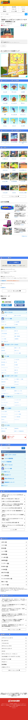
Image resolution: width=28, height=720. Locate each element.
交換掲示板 (16, 428)
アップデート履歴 (17, 353)
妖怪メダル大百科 (17, 315)
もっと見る (12, 529)
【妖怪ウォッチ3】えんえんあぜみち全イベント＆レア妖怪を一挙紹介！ (12, 519)
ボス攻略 (16, 324)
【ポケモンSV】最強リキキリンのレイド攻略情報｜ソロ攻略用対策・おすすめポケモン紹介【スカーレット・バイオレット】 (13, 615)
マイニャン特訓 (17, 411)
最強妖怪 (4, 11)
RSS (17, 706)
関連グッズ (4, 581)
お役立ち (3, 542)
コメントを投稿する (14, 262)
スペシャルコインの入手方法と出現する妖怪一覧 (12, 508)
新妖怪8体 (3, 350)
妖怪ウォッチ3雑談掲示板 (19, 431)
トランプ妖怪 (3, 338)
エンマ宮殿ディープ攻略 (18, 379)
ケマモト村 (16, 384)
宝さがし (3, 419)
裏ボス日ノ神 (3, 405)
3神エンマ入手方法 (4, 379)
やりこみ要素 (4, 575)
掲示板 (23, 11)
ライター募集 (12, 705)
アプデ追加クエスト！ (5, 393)
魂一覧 (15, 362)
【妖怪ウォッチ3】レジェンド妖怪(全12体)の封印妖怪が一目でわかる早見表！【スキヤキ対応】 (12, 505)
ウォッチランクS (4, 402)
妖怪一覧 (16, 330)
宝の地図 (16, 364)
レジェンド (3, 336)
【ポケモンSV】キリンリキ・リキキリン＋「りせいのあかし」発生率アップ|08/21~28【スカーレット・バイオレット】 (13, 600)
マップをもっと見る (13, 196)
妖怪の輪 (3, 364)
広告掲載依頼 (18, 705)
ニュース (4, 551)
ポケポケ (3, 651)
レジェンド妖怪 (14, 11)
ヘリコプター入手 (17, 399)
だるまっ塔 (16, 402)
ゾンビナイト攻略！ (17, 414)
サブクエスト (3, 399)
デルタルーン (4, 661)
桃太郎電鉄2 (4, 664)
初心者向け (4, 566)
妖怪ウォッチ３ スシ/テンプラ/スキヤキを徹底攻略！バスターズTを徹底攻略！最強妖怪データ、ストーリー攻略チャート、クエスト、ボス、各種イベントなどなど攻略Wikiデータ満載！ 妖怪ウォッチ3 (14, 694)
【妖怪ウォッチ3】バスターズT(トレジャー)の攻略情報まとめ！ (13, 515)
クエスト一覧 (3, 324)
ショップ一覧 (3, 370)
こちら (17, 265)
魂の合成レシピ (4, 362)
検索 (26, 14)
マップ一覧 (3, 359)
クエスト (4, 9)
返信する (4, 287)
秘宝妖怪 (3, 347)
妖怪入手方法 (4, 572)
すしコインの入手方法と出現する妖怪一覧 (10, 522)
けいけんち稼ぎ (4, 411)
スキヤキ (23, 9)
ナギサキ (3, 384)
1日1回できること (4, 422)
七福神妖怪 (16, 338)
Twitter (10, 706)
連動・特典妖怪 (17, 336)
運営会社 (8, 705)
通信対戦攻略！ (4, 416)
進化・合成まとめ (4, 341)
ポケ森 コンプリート (6, 667)
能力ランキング (4, 330)
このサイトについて (4, 703)
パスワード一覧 (4, 315)
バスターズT (14, 9)
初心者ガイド (3, 321)
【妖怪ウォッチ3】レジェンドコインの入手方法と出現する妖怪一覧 (12, 495)
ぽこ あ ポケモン (5, 640)
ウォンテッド (16, 367)
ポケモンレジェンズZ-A (6, 645)
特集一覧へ (25, 236)
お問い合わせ (23, 705)
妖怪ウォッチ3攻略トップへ (10, 437)
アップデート (4, 563)
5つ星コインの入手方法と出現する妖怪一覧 (11, 501)
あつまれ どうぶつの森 (6, 659)
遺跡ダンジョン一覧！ (18, 390)
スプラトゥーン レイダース (7, 637)
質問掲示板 (3, 431)
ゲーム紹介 (4, 557)
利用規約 (15, 703)
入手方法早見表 (4, 333)
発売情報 (4, 554)
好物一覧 (16, 370)
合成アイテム (16, 333)
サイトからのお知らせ (6, 578)
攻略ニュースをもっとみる (13, 629)
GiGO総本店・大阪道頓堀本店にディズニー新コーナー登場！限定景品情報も (13, 625)
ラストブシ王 (3, 353)
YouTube (13, 706)
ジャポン (3, 45)
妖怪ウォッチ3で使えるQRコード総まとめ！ (11, 498)
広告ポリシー (3, 705)
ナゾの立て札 (16, 359)
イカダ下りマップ (17, 405)
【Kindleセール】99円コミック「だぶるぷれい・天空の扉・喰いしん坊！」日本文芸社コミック (13, 610)
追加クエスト (16, 350)
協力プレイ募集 (4, 428)
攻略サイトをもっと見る (13, 670)
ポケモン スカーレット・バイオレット (9, 653)
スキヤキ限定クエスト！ (18, 393)
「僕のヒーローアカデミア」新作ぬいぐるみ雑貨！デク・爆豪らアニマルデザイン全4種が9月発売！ (13, 620)
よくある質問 (16, 321)
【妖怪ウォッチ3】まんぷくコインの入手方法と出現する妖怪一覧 (12, 526)
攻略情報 (4, 560)
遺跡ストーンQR (17, 347)
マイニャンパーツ (4, 367)
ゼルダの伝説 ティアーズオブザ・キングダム (11, 656)
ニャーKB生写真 (17, 416)
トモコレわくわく (5, 643)
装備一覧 (16, 372)
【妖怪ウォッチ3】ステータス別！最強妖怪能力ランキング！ (12, 511)
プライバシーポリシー (21, 703)
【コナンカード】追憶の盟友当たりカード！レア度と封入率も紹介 (13, 605)
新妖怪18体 (3, 381)
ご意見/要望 (11, 703)
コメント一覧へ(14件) (13, 291)
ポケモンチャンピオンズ (7, 648)
